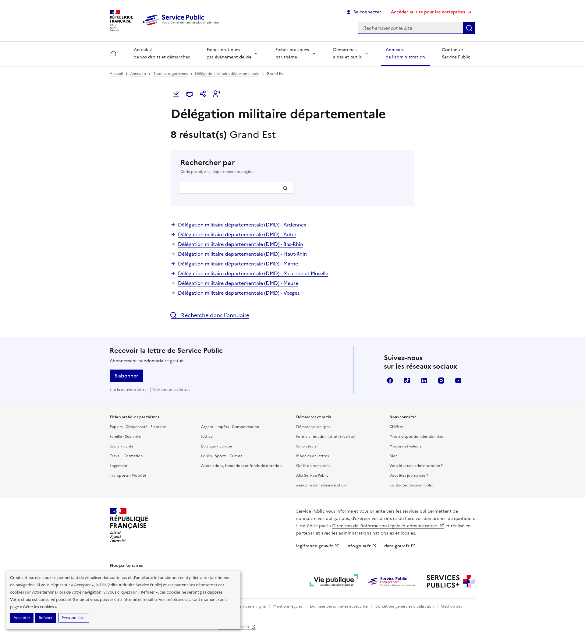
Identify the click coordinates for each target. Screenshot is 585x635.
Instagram (441, 380)
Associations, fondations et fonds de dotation (241, 465)
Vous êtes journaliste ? (408, 475)
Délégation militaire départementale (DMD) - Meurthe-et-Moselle (253, 273)
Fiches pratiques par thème (292, 53)
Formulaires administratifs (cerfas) (326, 436)
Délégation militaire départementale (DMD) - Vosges (239, 292)
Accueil (116, 73)
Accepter (21, 618)
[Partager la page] (202, 93)
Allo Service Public (312, 475)
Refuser (46, 618)
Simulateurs (306, 446)
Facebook (390, 380)
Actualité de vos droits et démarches (162, 53)
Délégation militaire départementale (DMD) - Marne (238, 263)
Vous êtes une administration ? (416, 465)
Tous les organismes (170, 73)
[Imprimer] (189, 93)
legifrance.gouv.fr (314, 546)
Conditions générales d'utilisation (404, 606)
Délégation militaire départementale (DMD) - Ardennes (242, 224)
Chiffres (396, 427)
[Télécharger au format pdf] (176, 93)
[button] (216, 93)
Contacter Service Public (456, 53)
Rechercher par (217, 166)
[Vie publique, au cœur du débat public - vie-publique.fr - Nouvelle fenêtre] (334, 581)
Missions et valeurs (405, 446)
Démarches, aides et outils (347, 53)
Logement (118, 465)
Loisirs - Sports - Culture (222, 456)
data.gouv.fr (397, 546)
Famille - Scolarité (125, 436)
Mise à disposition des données (416, 436)
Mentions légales (287, 606)
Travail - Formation (126, 456)
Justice (207, 436)
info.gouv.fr (358, 546)
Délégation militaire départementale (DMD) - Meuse (238, 283)
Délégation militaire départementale (227, 73)
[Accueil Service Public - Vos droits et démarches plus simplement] (182, 26)
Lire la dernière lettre (128, 389)
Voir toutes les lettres (171, 389)
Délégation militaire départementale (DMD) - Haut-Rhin (242, 254)
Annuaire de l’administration (405, 53)
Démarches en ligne (313, 427)
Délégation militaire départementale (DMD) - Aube (237, 234)
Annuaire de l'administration (321, 485)
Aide (393, 456)
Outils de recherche (313, 465)
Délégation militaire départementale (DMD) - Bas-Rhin (240, 244)
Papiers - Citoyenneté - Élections (138, 427)
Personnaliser (74, 618)
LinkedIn (424, 380)
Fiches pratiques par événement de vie (229, 53)
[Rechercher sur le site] (469, 28)
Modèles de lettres (312, 456)
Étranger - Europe (216, 446)
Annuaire (138, 73)
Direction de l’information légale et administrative (385, 526)
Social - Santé (121, 446)
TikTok (407, 380)
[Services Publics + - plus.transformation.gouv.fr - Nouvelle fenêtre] (451, 581)
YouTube (458, 380)
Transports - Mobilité (128, 475)
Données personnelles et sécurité (339, 606)
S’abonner (126, 375)
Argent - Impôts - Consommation (230, 427)
